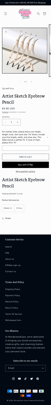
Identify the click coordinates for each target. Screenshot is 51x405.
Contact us (10, 271)
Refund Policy (12, 301)
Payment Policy (12, 295)
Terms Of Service (13, 314)
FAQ (7, 253)
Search (8, 247)
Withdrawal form (13, 320)
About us (9, 259)
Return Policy (11, 308)
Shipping (5, 112)
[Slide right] (31, 82)
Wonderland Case (21, 400)
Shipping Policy (12, 289)
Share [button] (8, 218)
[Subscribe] (43, 368)
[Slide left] (19, 82)
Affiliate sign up (13, 265)
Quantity (6, 117)
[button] (5, 14)
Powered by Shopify (36, 400)
